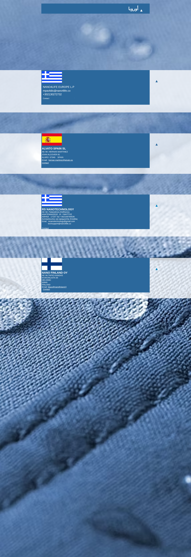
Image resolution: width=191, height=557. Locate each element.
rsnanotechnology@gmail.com (61, 221)
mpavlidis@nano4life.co (56, 90)
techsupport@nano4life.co (59, 224)
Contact (46, 98)
